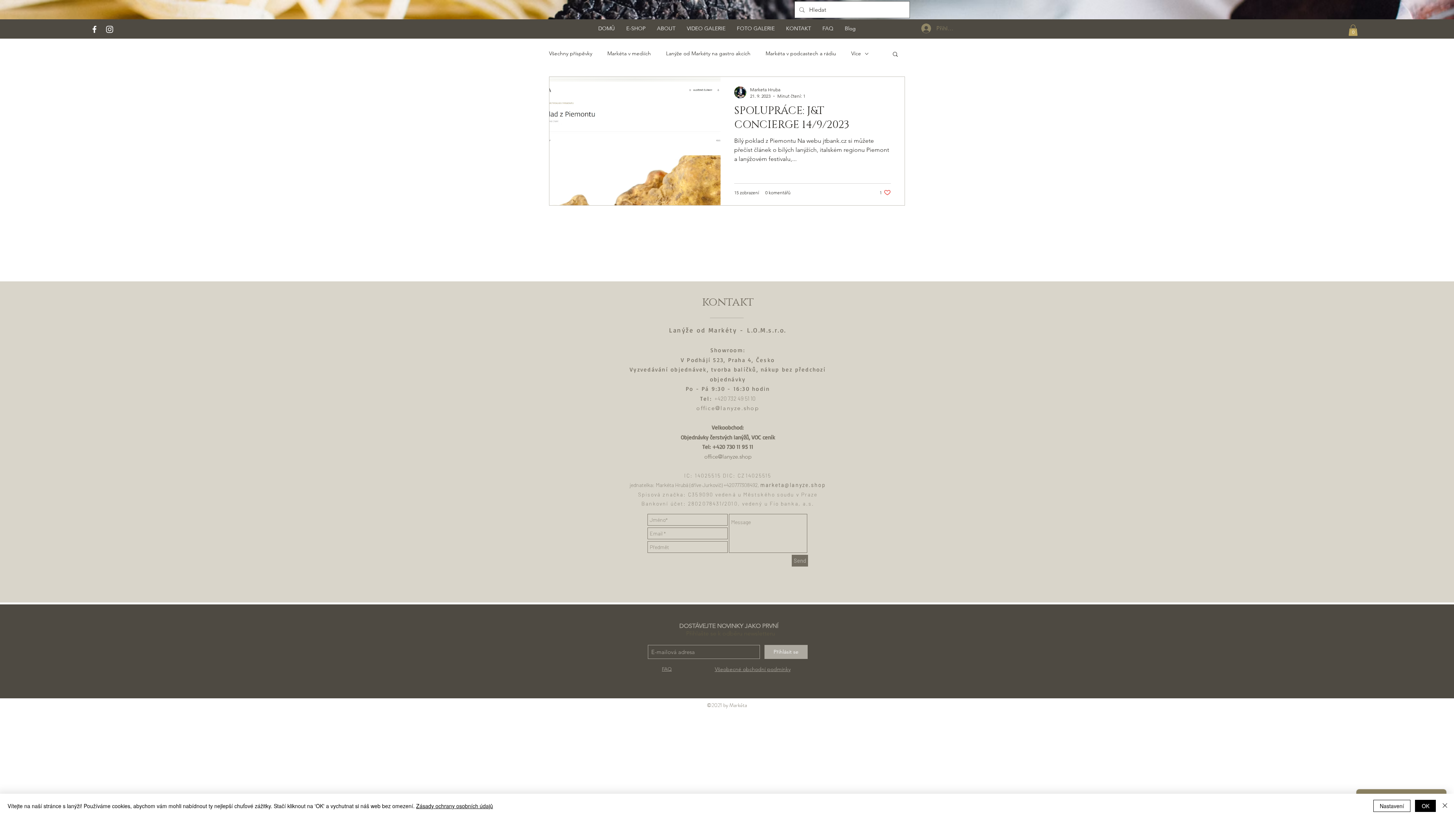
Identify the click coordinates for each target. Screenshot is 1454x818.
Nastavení (1392, 806)
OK (1425, 806)
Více (856, 53)
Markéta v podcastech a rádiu (801, 53)
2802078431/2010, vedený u (729, 503)
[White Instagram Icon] (109, 29)
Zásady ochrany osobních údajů (454, 806)
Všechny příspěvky (570, 53)
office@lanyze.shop (727, 408)
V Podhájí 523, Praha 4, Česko (728, 360)
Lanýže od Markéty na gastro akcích (708, 53)
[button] (1353, 30)
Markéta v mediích (629, 53)
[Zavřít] (1444, 806)
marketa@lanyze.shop (793, 485)
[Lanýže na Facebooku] (94, 29)
